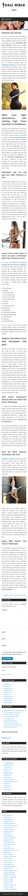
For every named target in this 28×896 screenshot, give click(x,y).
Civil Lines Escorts (8, 860)
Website (4, 645)
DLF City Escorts (8, 868)
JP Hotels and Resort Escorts (11, 723)
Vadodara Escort (8, 690)
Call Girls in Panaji (8, 887)
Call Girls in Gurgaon (9, 779)
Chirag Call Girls (8, 858)
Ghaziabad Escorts (9, 831)
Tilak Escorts (7, 846)
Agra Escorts (7, 787)
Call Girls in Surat (8, 883)
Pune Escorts (7, 771)
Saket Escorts (7, 833)
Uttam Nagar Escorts (9, 842)
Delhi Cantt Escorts (9, 864)
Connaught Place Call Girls (10, 825)
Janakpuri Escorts (8, 840)
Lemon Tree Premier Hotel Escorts (12, 725)
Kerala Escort (7, 694)
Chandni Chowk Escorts (10, 856)
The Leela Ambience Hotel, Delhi (12, 712)
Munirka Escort (8, 775)
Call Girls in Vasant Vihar (10, 885)
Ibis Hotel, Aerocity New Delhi (11, 714)
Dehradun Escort (8, 688)
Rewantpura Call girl (8, 595)
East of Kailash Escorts (10, 844)
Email (4, 638)
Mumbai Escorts (8, 767)
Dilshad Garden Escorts (10, 866)
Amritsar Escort (8, 789)
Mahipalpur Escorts (9, 821)
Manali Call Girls (8, 702)
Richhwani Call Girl (8, 458)
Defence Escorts (8, 862)
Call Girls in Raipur (8, 879)
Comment (5, 610)
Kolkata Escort (7, 692)
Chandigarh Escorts (9, 763)
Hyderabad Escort (8, 698)
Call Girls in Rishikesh (9, 872)
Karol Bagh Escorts (9, 836)
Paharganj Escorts (8, 819)
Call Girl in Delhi (8, 769)
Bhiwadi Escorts (8, 852)
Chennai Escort (8, 686)
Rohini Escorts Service (9, 823)
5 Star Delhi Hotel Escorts (10, 721)
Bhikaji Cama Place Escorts (11, 850)
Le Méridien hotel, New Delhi (11, 716)
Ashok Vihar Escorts (9, 848)
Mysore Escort (7, 684)
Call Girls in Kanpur (9, 881)
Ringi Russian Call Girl (19, 595)
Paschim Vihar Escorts (9, 838)
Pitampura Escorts (8, 827)
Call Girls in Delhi (6, 674)
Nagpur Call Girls (8, 700)
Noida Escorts (7, 785)
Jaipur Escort (7, 783)
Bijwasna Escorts (8, 854)
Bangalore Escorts (8, 765)
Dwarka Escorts (8, 817)
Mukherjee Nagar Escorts (10, 870)
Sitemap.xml (6, 738)
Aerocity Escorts (8, 815)
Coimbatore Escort (8, 696)
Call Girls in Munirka (9, 829)
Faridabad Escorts (8, 773)
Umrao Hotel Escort (9, 718)
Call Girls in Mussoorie (9, 874)
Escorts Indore (7, 777)
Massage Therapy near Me (11, 781)
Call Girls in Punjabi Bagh (10, 889)
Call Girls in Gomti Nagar (10, 877)
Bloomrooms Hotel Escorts (11, 727)
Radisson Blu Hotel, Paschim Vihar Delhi (14, 710)
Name (4, 632)
